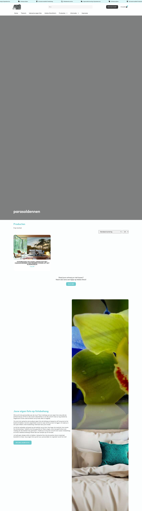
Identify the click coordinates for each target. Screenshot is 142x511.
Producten (62, 13)
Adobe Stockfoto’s (50, 13)
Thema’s (23, 13)
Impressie (85, 13)
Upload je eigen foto (35, 13)
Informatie (73, 13)
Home (16, 13)
